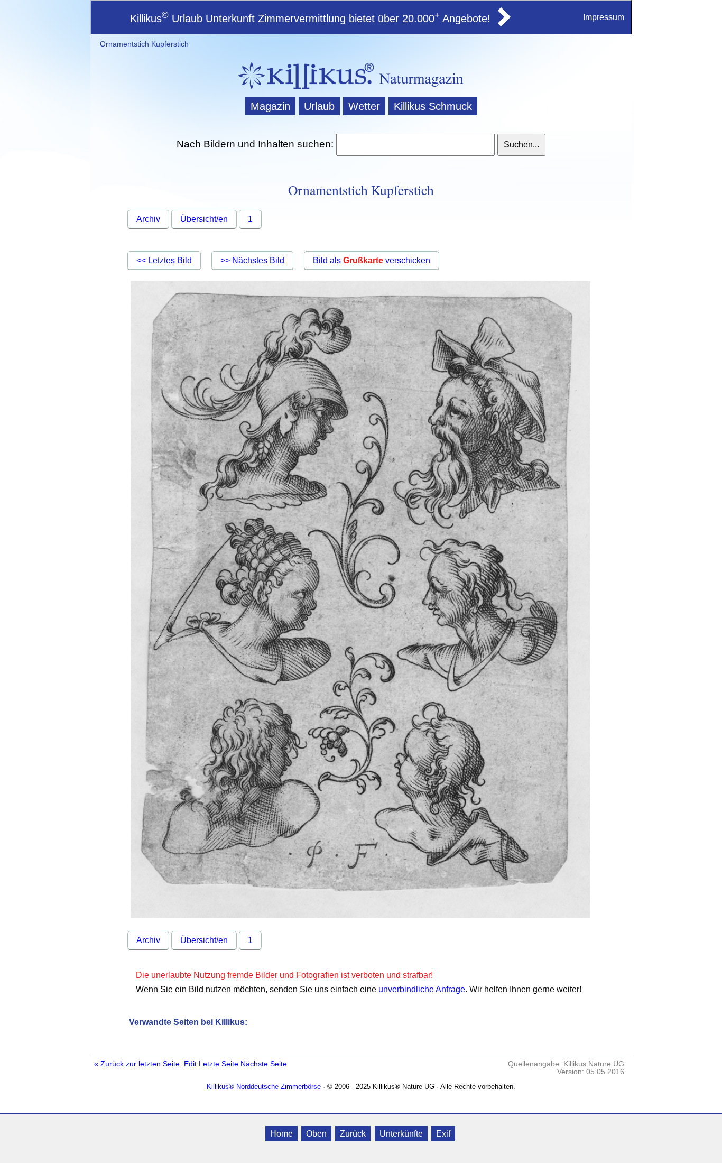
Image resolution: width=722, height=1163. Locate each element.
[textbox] (415, 145)
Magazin (270, 106)
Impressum (603, 17)
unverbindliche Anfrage (421, 989)
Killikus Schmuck (433, 106)
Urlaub (319, 106)
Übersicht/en (204, 219)
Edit (190, 1064)
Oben (316, 1133)
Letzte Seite (218, 1064)
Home (281, 1133)
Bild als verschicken (371, 260)
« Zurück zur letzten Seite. (138, 1064)
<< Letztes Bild (164, 260)
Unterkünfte (401, 1133)
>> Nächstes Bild (252, 260)
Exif (443, 1133)
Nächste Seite (263, 1064)
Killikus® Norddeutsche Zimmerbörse (264, 1087)
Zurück (353, 1133)
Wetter (364, 106)
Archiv (148, 219)
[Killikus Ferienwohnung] (503, 23)
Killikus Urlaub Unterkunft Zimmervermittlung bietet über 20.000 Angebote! (310, 18)
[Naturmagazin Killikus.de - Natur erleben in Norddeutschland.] (303, 90)
